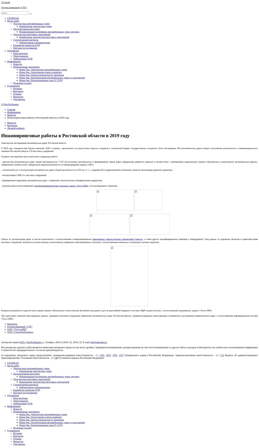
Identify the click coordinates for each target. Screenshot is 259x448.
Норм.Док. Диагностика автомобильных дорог (43, 69)
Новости (17, 64)
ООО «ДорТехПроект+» (31, 342)
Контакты (18, 91)
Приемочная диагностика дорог (35, 26)
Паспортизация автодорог (26, 29)
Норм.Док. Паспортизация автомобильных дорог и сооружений (52, 77)
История (17, 88)
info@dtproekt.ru (98, 342)
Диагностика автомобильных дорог (31, 23)
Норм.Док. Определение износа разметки (40, 72)
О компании (13, 86)
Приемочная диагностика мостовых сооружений (44, 37)
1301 (114, 355)
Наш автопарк (20, 53)
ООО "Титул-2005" (17, 329)
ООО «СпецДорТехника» (20, 332)
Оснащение (13, 50)
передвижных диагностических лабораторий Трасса (117, 239)
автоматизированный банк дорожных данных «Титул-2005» (61, 186)
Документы (19, 99)
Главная (11, 109)
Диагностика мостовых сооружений (31, 34)
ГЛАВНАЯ (13, 18)
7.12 (222, 355)
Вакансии (18, 96)
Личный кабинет (16, 128)
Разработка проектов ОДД (26, 45)
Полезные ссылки (22, 83)
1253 (108, 355)
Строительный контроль (25, 40)
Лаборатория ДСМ (22, 59)
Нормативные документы (26, 67)
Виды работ (13, 21)
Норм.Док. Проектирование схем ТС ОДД (41, 80)
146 (56, 358)
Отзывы (17, 94)
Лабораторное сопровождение (34, 42)
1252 (101, 355)
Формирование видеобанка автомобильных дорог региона (49, 31)
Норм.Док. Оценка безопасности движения (41, 75)
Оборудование (20, 56)
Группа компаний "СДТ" (20, 326)
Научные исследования (25, 48)
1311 (121, 355)
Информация (14, 61)
